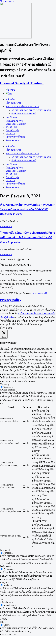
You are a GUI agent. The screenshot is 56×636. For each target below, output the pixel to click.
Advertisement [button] (6, 602)
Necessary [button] (4, 384)
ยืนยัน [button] (9, 328)
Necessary (8, 387)
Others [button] (3, 622)
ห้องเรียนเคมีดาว (14, 121)
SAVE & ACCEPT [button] (9, 634)
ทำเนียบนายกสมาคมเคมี (23, 113)
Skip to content (7, 1)
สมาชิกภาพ (12, 117)
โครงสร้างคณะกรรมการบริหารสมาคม (31, 110)
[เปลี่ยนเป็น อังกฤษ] (10, 90)
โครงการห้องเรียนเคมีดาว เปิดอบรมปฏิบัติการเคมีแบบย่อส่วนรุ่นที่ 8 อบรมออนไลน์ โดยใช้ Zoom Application (27, 237)
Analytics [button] (4, 582)
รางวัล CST (11, 127)
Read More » (6, 226)
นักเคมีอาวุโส (12, 130)
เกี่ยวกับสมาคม (13, 103)
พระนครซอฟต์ (39, 293)
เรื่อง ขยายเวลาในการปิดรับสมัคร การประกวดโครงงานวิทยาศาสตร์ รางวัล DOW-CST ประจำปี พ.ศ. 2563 (27, 209)
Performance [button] (5, 566)
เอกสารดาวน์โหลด (15, 137)
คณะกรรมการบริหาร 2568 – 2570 (22, 106)
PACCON (10, 133)
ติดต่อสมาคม (12, 140)
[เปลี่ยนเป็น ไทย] (9, 93)
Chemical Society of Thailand (22, 83)
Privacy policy (10, 300)
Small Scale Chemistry (16, 124)
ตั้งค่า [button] (2, 328)
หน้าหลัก (10, 99)
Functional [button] (5, 550)
